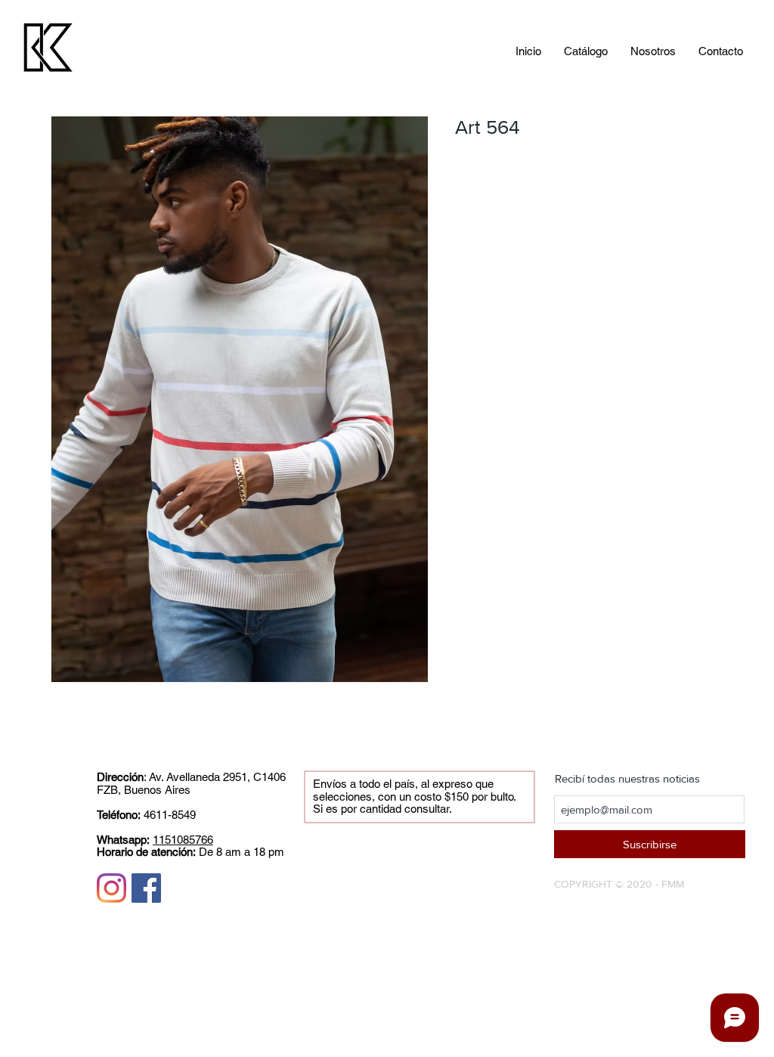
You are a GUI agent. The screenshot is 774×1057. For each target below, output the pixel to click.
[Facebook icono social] (146, 888)
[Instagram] (111, 888)
